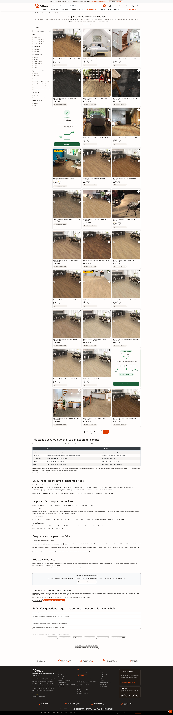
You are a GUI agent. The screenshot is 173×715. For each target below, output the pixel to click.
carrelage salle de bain (62, 544)
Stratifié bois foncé (89, 637)
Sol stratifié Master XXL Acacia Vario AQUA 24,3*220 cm (96, 138)
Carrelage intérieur (104, 673)
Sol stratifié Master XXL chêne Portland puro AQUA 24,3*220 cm (66, 419)
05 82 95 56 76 (80, 678)
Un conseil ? (116, 1)
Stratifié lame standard (103, 637)
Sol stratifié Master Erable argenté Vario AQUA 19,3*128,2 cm (65, 379)
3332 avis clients (41, 696)
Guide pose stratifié (38, 600)
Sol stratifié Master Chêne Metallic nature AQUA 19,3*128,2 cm (95, 99)
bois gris (65, 568)
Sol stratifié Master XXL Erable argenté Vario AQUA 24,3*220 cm (126, 340)
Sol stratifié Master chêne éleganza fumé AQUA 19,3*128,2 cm (125, 419)
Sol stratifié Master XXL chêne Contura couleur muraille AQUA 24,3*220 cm (94, 340)
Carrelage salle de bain (105, 677)
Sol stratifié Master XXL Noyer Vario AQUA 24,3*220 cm (96, 260)
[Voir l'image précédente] (54, 41)
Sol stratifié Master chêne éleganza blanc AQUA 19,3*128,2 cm (125, 300)
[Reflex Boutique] (42, 5)
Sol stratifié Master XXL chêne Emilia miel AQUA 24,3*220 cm (125, 138)
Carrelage (43, 9)
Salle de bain (54, 9)
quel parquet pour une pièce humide (65, 473)
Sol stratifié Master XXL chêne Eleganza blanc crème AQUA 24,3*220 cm (96, 379)
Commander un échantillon (61, 65)
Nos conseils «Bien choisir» (64, 680)
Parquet (64, 9)
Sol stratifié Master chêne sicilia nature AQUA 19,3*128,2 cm (94, 419)
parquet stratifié (73, 19)
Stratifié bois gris (77, 637)
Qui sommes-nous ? (82, 673)
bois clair (53, 568)
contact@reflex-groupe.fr (89, 678)
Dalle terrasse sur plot (105, 679)
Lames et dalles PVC (105, 682)
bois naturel (59, 568)
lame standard (78, 568)
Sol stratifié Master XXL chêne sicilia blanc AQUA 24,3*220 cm (125, 59)
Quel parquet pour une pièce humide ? (54, 600)
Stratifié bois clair (52, 637)
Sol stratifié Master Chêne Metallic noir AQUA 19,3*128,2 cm (64, 99)
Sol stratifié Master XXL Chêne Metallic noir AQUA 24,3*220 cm (125, 99)
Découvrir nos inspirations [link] (127, 682)
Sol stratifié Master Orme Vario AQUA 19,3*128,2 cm (66, 219)
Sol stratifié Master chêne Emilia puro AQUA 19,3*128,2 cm (124, 220)
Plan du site (138, 713)
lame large (90, 568)
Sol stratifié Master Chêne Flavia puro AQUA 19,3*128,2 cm (124, 260)
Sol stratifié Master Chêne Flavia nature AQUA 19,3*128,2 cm (94, 179)
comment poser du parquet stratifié (54, 528)
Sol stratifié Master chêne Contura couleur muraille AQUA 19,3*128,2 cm (95, 59)
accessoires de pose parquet (118, 519)
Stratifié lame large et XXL (118, 637)
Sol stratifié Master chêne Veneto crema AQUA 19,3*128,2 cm (65, 340)
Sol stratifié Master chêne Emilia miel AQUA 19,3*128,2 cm (64, 179)
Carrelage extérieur (104, 675)
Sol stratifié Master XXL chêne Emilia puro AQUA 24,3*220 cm (65, 260)
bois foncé (70, 568)
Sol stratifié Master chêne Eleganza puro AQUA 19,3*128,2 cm (95, 220)
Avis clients (80, 688)
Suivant (106, 431)
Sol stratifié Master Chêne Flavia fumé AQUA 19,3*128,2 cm (64, 300)
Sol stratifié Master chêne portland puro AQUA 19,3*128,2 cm (94, 300)
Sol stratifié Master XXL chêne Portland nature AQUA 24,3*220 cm (66, 59)
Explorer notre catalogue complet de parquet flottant (86, 647)
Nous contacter (81, 675)
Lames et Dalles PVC (77, 9)
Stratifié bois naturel (65, 637)
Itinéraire (79, 685)
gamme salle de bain (67, 551)
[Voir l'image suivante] (80, 41)
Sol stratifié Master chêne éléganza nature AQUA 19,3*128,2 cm (125, 179)
